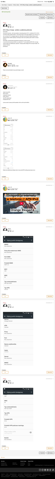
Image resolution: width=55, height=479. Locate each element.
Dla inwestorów (22, 464)
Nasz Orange (4, 4)
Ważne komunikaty (20, 475)
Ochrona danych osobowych (5, 476)
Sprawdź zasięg (15, 464)
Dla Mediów (22, 465)
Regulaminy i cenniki (4, 465)
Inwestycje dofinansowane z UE (31, 476)
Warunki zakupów (34, 475)
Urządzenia (10, 4)
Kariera (29, 465)
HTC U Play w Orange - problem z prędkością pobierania (17, 30)
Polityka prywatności (42, 475)
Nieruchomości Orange (14, 476)
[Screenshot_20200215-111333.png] (18, 263)
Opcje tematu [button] (4, 8)
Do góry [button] (3, 457)
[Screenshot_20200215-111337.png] (18, 415)
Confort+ (2, 475)
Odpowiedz (50, 55)
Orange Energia (14, 475)
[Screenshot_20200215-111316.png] (18, 339)
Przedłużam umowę (4, 464)
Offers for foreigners (22, 476)
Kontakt (29, 464)
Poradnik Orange (7, 475)
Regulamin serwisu (28, 475)
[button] (53, 23)
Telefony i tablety (16, 4)
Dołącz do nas (40, 1)
